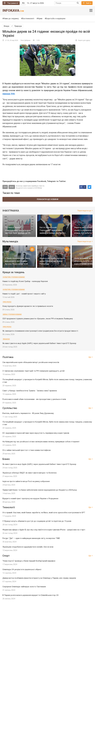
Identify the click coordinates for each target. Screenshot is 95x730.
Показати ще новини (47, 199)
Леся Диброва (25, 40)
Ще (90, 357)
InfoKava (13, 10)
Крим (40, 18)
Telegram (51, 181)
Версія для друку (84, 40)
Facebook (41, 181)
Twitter (62, 181)
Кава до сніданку (11, 18)
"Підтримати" (12, 3)
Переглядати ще (84, 211)
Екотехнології (28, 18)
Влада (6, 26)
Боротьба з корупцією (55, 18)
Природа (18, 26)
